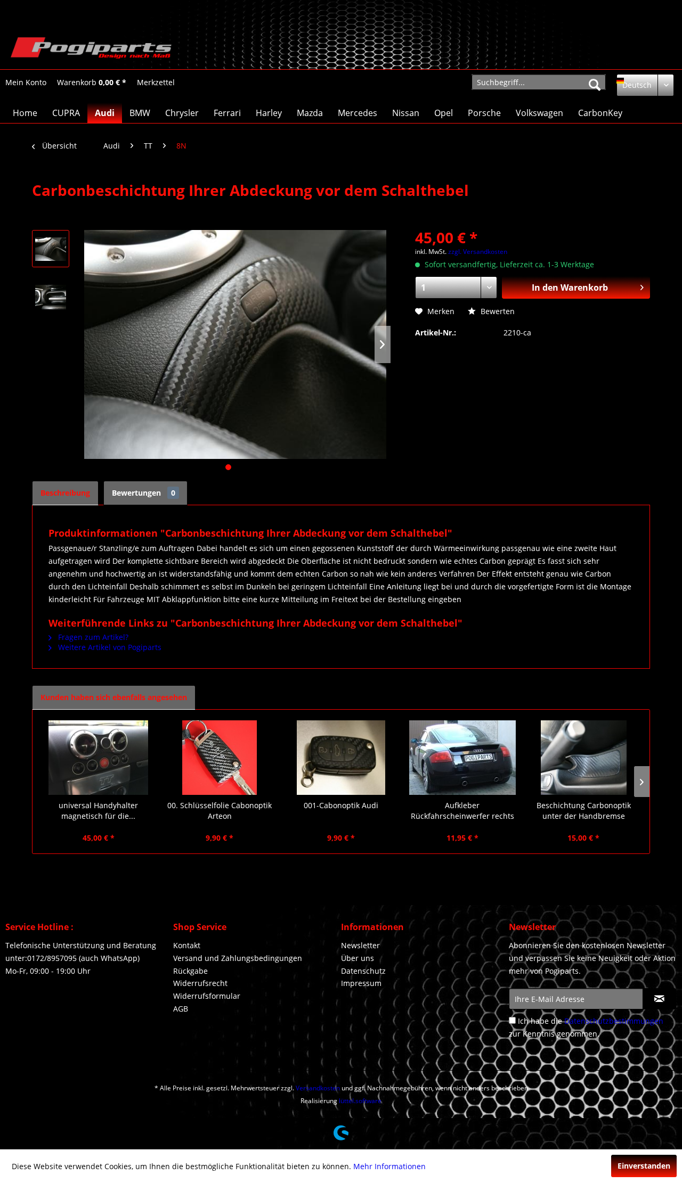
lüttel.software (360, 1100)
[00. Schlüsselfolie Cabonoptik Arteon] (220, 757)
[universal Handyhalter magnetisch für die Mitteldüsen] (98, 757)
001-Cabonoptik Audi (341, 805)
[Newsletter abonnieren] (659, 998)
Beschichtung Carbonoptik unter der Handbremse (584, 810)
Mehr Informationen (389, 1166)
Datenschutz (363, 971)
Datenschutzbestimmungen (613, 1021)
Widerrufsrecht (200, 983)
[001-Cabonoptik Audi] (341, 757)
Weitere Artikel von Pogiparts (108, 647)
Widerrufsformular (206, 996)
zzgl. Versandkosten (477, 251)
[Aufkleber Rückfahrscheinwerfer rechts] (462, 757)
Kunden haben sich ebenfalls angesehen (113, 697)
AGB (180, 1009)
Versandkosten (318, 1087)
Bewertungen (143, 493)
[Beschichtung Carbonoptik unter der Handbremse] (583, 757)
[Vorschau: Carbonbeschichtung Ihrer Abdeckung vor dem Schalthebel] (50, 248)
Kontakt (186, 945)
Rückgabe (190, 971)
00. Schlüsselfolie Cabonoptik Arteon (219, 810)
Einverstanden (644, 1166)
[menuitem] (25, 82)
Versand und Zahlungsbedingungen (237, 958)
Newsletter (360, 945)
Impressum (361, 983)
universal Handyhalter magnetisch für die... (98, 810)
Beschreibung (65, 493)
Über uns (357, 958)
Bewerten (496, 311)
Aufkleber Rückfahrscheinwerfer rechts (462, 810)
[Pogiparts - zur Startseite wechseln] (91, 50)
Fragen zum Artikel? (92, 637)
